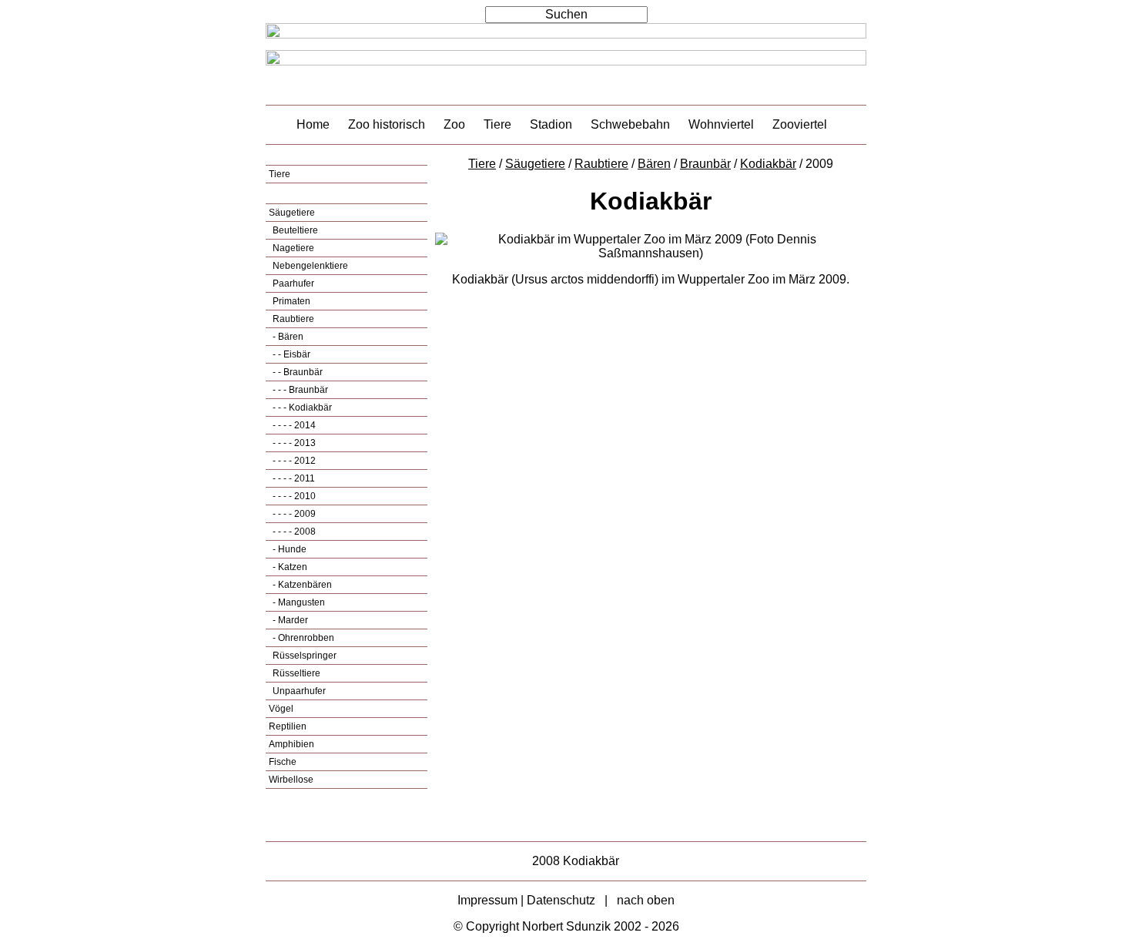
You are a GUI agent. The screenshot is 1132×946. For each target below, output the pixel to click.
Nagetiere (292, 248)
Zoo (454, 124)
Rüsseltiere (295, 673)
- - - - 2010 (293, 496)
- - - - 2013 (293, 443)
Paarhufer (292, 283)
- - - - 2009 (293, 513)
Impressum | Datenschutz (526, 900)
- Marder (289, 620)
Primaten (290, 301)
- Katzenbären (301, 584)
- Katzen (288, 567)
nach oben (646, 900)
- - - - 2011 (292, 478)
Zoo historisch (386, 124)
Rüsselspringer (303, 655)
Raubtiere (292, 319)
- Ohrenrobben (302, 637)
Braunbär (705, 163)
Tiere (497, 124)
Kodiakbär (768, 163)
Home (313, 124)
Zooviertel (799, 124)
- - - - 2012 (293, 460)
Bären (654, 163)
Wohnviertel (721, 124)
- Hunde (288, 549)
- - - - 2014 (293, 425)
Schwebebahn (630, 124)
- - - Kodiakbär (301, 407)
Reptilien (287, 726)
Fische (282, 761)
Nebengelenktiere (309, 265)
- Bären (286, 336)
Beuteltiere (294, 230)
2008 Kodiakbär (575, 860)
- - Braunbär (296, 372)
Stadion (551, 124)
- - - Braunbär (299, 389)
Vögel (281, 708)
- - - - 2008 (293, 531)
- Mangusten (297, 602)
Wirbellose (291, 779)
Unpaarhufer (298, 691)
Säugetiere (292, 212)
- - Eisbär (290, 354)
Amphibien (291, 744)
